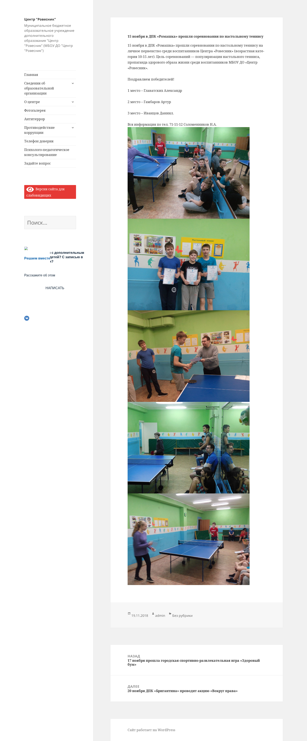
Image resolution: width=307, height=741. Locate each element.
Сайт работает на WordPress (151, 730)
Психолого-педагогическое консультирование (46, 152)
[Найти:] (50, 223)
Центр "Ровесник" (40, 19)
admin (160, 615)
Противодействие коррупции (39, 130)
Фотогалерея (35, 110)
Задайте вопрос (37, 163)
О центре (32, 102)
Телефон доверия (38, 141)
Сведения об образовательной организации (39, 88)
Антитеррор (34, 119)
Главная (31, 74)
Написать (55, 288)
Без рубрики (182, 615)
